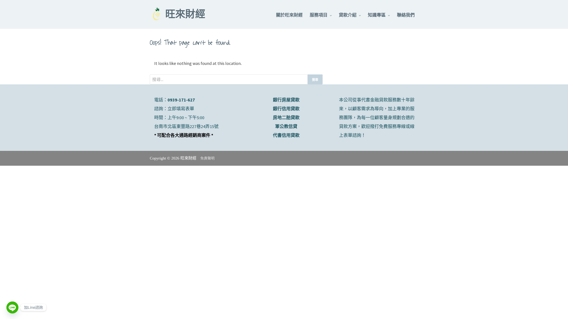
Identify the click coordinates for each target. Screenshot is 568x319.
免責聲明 (207, 158)
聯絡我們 (406, 15)
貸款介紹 (348, 15)
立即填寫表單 (181, 108)
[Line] (12, 307)
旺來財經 (185, 15)
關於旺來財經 (289, 15)
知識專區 (377, 15)
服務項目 (318, 15)
